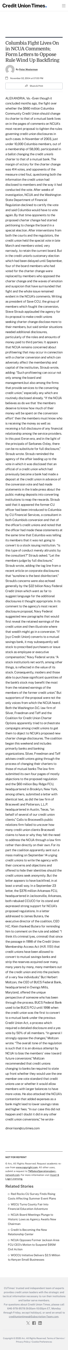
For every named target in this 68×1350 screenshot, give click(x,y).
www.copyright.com (27, 1167)
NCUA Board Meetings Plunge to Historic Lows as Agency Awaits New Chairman (32, 1219)
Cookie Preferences (42, 1341)
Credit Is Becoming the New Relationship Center (27, 1232)
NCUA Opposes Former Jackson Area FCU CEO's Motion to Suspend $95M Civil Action (33, 1244)
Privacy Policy (23, 1341)
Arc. (24, 1338)
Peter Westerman (28, 69)
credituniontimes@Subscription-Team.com (34, 1316)
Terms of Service (55, 1338)
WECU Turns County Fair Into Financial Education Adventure (28, 1207)
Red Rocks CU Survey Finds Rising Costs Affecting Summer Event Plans (32, 1196)
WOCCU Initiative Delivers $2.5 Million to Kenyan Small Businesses (34, 1257)
